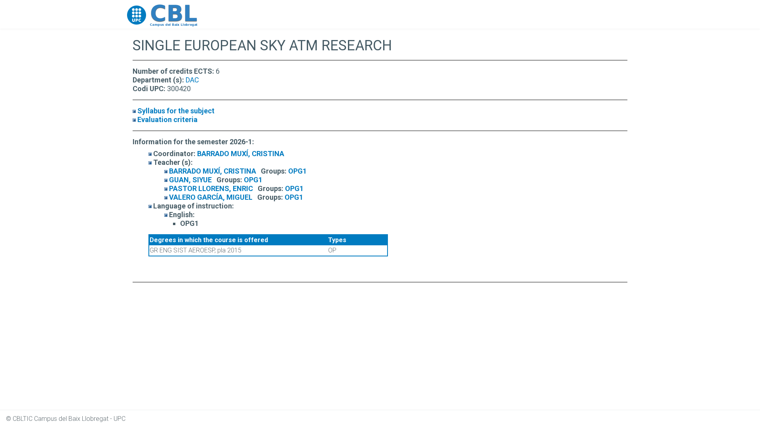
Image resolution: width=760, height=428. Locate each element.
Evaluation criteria (167, 119)
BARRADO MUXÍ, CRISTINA (240, 153)
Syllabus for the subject (176, 111)
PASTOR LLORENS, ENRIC (211, 188)
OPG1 (297, 171)
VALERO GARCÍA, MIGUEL (211, 197)
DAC (192, 80)
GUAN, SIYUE (190, 180)
